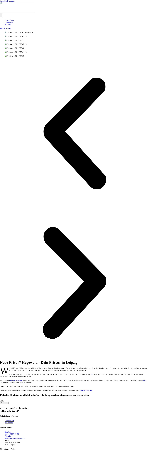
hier (92, 374)
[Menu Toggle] (1, 15)
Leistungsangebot (15, 380)
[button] (74, 133)
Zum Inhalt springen (7, 1)
